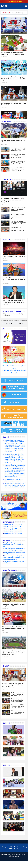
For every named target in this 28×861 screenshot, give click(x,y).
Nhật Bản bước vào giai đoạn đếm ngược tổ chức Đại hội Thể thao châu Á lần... (18, 222)
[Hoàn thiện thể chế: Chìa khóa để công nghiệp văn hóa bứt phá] (14, 241)
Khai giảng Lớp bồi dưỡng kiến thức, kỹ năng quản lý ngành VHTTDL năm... (17, 706)
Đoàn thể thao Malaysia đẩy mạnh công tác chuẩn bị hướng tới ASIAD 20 (18, 209)
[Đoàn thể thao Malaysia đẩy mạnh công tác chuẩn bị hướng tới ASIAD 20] (5, 209)
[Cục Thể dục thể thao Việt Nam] (4, 6)
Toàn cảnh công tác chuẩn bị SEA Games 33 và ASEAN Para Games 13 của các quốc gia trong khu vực (13, 557)
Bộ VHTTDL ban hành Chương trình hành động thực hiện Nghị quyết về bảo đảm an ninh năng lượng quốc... (13, 652)
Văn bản (13, 847)
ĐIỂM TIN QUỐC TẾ (7, 540)
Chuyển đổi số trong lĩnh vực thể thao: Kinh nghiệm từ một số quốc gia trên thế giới (13, 544)
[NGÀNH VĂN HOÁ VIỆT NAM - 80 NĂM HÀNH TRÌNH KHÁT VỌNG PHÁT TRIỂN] (13, 736)
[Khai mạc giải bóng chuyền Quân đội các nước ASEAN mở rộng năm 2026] (5, 162)
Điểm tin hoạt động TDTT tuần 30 (13, 531)
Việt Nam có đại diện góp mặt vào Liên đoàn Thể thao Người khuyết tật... (17, 694)
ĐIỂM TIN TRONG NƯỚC (8, 522)
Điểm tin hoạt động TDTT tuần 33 (13, 524)
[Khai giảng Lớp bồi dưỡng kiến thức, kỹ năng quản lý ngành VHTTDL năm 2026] (6, 706)
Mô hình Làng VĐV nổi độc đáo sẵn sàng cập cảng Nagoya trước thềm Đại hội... (17, 216)
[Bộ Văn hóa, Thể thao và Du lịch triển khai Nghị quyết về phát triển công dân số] (14, 618)
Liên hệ (16, 848)
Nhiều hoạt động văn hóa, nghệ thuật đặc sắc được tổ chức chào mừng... (17, 712)
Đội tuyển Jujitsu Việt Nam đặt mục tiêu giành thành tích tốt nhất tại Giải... (17, 169)
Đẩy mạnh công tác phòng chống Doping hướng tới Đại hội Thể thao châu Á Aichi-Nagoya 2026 (12, 200)
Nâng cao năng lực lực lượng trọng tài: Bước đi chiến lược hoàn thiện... (17, 700)
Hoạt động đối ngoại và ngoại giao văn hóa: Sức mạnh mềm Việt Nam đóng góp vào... (14, 279)
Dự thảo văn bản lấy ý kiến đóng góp (12, 311)
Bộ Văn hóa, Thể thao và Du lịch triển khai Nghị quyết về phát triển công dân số (13, 628)
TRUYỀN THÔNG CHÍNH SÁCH (10, 570)
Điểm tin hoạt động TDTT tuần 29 (13, 533)
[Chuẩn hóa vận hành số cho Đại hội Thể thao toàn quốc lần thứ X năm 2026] (5, 156)
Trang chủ (5, 847)
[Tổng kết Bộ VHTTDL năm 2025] (13, 725)
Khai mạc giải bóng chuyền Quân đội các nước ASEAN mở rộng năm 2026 (18, 162)
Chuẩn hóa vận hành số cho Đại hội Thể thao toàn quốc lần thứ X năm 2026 (18, 156)
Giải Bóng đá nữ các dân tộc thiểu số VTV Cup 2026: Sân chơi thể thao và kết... (18, 149)
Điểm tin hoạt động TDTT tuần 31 (13, 529)
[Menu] (26, 6)
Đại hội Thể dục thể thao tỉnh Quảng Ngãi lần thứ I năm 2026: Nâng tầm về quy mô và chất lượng (13, 78)
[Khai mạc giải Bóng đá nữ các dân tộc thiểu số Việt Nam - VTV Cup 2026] (14, 130)
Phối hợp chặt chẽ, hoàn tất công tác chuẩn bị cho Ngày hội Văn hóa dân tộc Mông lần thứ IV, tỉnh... (13, 685)
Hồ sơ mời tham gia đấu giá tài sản (11, 12)
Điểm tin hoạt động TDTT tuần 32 (13, 526)
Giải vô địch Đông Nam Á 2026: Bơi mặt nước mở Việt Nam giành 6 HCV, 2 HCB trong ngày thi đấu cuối (14, 28)
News (19, 847)
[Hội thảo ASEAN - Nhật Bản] (13, 747)
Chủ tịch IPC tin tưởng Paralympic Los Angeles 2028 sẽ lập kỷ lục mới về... (18, 229)
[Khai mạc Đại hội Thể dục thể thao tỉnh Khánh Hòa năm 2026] (14, 93)
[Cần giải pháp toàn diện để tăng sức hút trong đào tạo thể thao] (14, 595)
